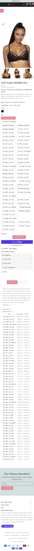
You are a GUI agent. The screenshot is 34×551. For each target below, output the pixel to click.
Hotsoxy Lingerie (16, 532)
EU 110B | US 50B (24, 226)
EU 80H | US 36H (23, 170)
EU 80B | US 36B (22, 159)
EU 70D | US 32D (23, 133)
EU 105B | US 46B (8, 222)
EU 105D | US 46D (9, 226)
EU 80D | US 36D (23, 162)
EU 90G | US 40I (8, 199)
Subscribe (7, 488)
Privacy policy (25, 535)
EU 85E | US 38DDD (9, 181)
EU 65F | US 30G (9, 126)
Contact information (17, 541)
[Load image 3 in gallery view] (27, 73)
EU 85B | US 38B (23, 173)
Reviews (22, 282)
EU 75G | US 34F (8, 155)
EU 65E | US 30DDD (9, 121)
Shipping (3, 87)
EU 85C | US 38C (8, 177)
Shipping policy (23, 538)
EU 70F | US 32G (24, 136)
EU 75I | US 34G (8, 159)
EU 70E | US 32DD (9, 136)
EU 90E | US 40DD (24, 192)
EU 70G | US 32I (8, 140)
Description (12, 282)
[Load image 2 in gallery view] (17, 73)
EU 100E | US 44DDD (10, 218)
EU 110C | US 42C (8, 229)
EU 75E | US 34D (8, 151)
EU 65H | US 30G (9, 129)
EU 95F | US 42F (26, 208)
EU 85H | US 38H (22, 185)
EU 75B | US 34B (22, 144)
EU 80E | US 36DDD (9, 166)
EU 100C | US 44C (25, 211)
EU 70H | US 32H (23, 140)
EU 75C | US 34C (8, 147)
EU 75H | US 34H (23, 155)
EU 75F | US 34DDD (24, 151)
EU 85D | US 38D (23, 177)
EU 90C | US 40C (24, 189)
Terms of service (12, 538)
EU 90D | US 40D (8, 192)
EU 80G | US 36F (8, 170)
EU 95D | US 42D (23, 203)
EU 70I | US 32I (8, 144)
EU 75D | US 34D (23, 147)
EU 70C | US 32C (8, 133)
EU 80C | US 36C (8, 162)
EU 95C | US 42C (8, 203)
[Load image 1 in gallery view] (6, 73)
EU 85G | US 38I (8, 185)
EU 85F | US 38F (25, 181)
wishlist (5, 248)
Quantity (4, 233)
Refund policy (15, 535)
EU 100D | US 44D (9, 214)
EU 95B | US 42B (23, 199)
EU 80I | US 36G (9, 174)
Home (9, 13)
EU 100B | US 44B (8, 211)
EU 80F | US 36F (25, 166)
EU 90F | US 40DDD (9, 196)
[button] (24, 4)
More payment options (17, 245)
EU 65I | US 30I (23, 129)
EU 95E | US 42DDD (9, 207)
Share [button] (5, 271)
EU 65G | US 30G (24, 126)
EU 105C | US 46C (24, 222)
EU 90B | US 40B (8, 188)
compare (14, 248)
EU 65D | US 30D (8, 118)
